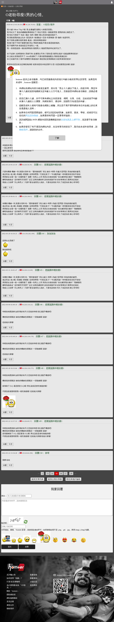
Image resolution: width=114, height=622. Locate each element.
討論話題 (11, 6)
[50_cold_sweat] (55, 540)
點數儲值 (33, 575)
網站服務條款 (12, 598)
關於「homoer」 (13, 591)
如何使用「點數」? (14, 578)
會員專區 (33, 585)
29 (71, 473)
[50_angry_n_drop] (6, 538)
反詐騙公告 (11, 575)
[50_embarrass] (27, 539)
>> (75, 473)
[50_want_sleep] (83, 540)
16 (61, 473)
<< (39, 473)
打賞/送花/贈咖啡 (13, 582)
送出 (9, 547)
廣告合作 (10, 605)
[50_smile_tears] (74, 540)
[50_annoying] (14, 540)
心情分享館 (19, 6)
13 (48, 473)
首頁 (4, 6)
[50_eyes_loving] (64, 540)
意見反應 (10, 601)
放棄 (27, 547)
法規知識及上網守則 (70, 119)
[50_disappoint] (20, 540)
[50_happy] (34, 540)
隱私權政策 (11, 595)
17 (65, 473)
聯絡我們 (10, 608)
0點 (13, 20)
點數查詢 (33, 578)
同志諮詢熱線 (31, 115)
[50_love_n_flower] (43, 537)
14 (52, 473)
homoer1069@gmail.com (66, 575)
